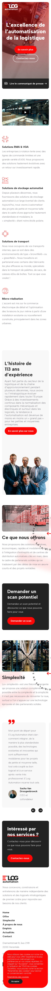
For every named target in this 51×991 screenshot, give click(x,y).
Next (40, 810)
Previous (33, 810)
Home (6, 912)
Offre (6, 916)
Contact (7, 936)
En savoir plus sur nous (20, 431)
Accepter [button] (15, 981)
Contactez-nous (25, 58)
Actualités (8, 932)
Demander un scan (21, 620)
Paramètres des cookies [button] (18, 977)
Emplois (7, 928)
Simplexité (9, 920)
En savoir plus (25, 49)
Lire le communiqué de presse (27, 83)
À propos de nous (12, 924)
